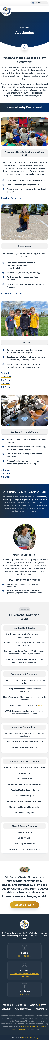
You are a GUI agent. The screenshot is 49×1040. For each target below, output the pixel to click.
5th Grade (5, 387)
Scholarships (40, 1009)
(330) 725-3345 (24, 956)
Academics (21, 1005)
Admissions (8, 1005)
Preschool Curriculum (11, 198)
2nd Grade (6, 376)
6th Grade (5, 470)
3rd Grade (5, 380)
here (40, 705)
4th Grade (5, 383)
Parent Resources (23, 1009)
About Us (34, 1005)
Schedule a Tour (23, 904)
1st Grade (5, 373)
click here (24, 994)
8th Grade (5, 477)
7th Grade (5, 473)
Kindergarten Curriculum (12, 293)
